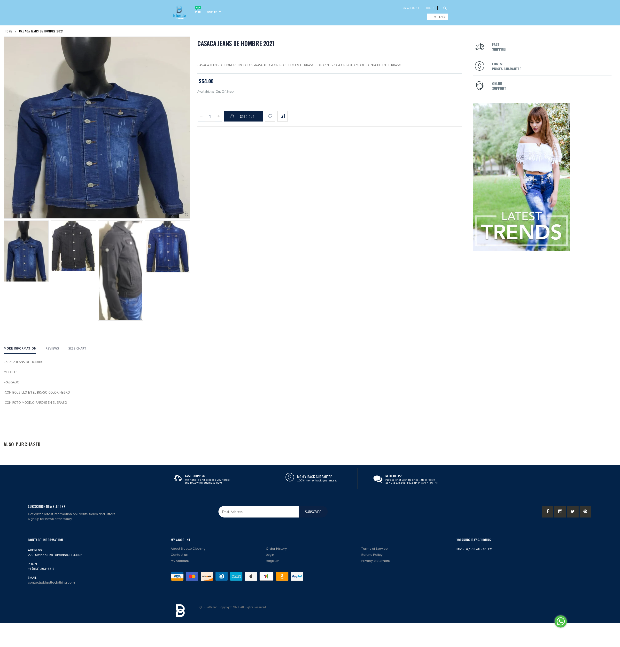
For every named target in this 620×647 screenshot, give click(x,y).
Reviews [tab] (52, 348)
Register (272, 560)
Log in (430, 8)
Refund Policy (371, 554)
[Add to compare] (282, 116)
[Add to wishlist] (270, 116)
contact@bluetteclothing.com (51, 582)
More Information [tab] (20, 348)
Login (270, 554)
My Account (411, 8)
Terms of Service (374, 548)
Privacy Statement (375, 560)
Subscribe (313, 512)
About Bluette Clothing (188, 548)
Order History (276, 548)
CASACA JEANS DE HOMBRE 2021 (235, 43)
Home (8, 31)
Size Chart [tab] (77, 348)
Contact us (179, 554)
